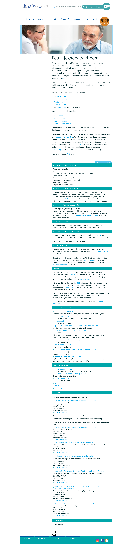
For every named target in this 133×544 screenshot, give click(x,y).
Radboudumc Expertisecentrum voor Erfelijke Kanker (74, 456)
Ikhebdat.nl (59, 321)
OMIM (57, 386)
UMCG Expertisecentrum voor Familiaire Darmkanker (74, 443)
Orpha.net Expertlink (61, 412)
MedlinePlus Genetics (63, 345)
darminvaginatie (58, 149)
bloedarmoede (78, 144)
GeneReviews (60, 388)
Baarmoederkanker (60, 121)
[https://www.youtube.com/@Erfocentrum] (106, 540)
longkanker (61, 107)
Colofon (58, 538)
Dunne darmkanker (60, 99)
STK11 (99, 235)
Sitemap (73, 538)
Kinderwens (77, 19)
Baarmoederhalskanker (62, 124)
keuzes (73, 275)
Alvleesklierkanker (60, 105)
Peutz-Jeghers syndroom (64, 316)
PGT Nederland (69, 287)
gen (63, 78)
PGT (78, 283)
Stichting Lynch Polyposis (64, 311)
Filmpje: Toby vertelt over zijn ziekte (69, 356)
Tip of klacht (42, 538)
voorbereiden (84, 279)
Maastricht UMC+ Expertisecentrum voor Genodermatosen (76, 504)
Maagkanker (58, 102)
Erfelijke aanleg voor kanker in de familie (71, 331)
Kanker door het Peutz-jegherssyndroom (70, 340)
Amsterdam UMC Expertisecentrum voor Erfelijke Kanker (75, 401)
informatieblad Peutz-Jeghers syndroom (84, 215)
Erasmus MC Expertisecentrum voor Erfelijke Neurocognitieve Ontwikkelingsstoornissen (77, 487)
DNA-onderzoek (44, 19)
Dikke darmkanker (60, 96)
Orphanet (58, 383)
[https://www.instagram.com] (97, 540)
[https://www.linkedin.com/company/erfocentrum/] (102, 540)
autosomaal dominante (99, 251)
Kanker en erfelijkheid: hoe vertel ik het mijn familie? (77, 326)
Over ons (27, 538)
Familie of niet (92, 19)
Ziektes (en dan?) (61, 19)
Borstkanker (58, 115)
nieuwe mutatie (89, 260)
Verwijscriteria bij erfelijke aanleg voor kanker (72, 374)
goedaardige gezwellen (64, 137)
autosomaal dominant (61, 265)
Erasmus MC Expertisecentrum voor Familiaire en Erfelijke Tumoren (79, 471)
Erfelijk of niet (28, 19)
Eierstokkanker (59, 118)
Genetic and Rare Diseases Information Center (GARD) (75, 349)
